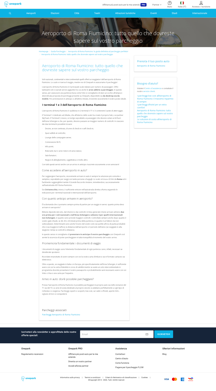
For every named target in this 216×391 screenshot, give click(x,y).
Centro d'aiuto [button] (121, 358)
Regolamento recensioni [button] (32, 354)
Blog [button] (164, 354)
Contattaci (120, 354)
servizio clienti (149, 91)
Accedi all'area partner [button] (78, 366)
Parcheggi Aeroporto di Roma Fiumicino (61, 314)
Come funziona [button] (122, 363)
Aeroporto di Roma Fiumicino (151, 65)
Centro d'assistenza (153, 88)
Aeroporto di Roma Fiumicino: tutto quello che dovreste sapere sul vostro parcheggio (155, 113)
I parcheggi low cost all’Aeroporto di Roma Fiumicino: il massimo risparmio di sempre (155, 98)
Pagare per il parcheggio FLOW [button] (129, 367)
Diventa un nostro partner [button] (80, 361)
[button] (70, 377)
